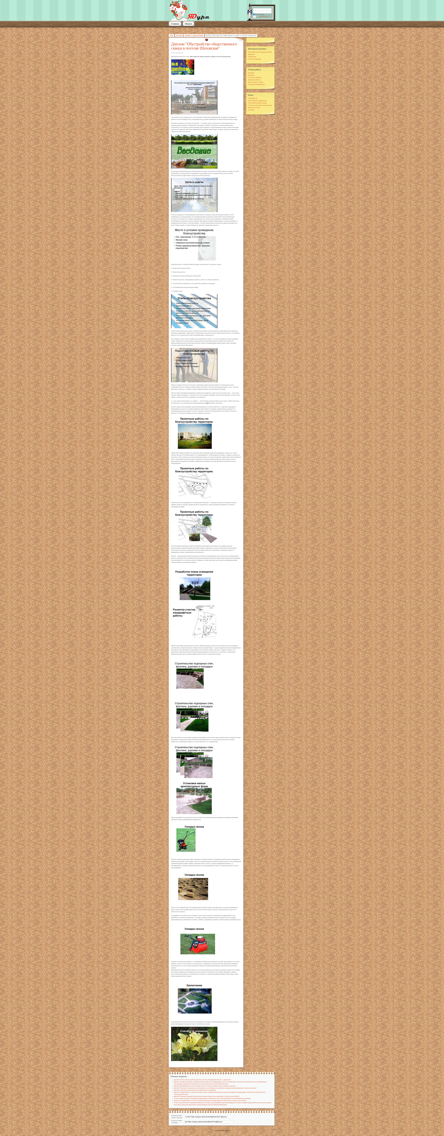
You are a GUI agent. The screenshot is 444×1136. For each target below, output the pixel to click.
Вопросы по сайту (254, 107)
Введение (251, 54)
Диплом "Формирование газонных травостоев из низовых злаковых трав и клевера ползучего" (205, 1086)
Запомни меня (259, 14)
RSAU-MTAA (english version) (257, 103)
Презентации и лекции (255, 82)
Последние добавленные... (257, 84)
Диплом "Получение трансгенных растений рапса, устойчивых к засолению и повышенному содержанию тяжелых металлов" (215, 1088)
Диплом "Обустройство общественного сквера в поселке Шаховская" (204, 46)
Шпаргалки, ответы (254, 80)
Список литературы (254, 59)
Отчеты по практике (254, 77)
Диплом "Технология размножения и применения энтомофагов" (195, 1090)
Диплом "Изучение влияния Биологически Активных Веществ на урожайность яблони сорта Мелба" (207, 1096)
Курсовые (251, 73)
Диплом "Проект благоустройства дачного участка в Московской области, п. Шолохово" (202, 1080)
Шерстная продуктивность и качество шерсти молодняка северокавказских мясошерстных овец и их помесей (210, 1100)
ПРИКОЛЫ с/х (252, 98)
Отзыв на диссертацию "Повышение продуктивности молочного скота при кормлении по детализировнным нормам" (212, 1098)
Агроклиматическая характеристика (260, 52)
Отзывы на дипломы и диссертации (260, 105)
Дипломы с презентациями (194, 35)
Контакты (251, 110)
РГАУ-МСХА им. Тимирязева (257, 100)
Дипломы (179, 35)
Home (171, 35)
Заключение (252, 57)
